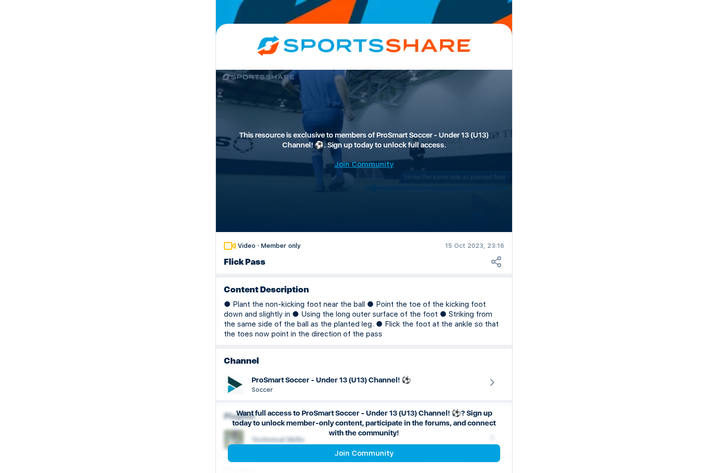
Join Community (364, 453)
